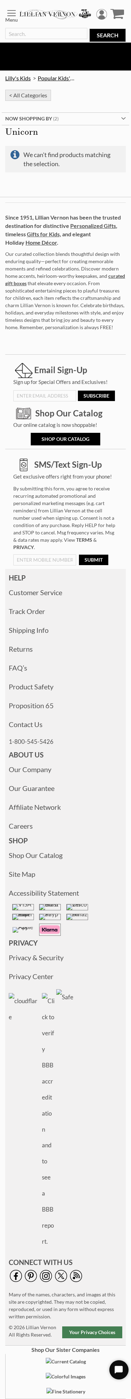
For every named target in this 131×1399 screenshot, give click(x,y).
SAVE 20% (40, 734)
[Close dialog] (127, 656)
